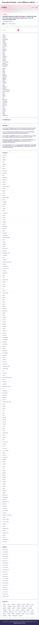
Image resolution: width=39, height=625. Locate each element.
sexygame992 (5, 368)
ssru (3, 388)
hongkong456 (5, 235)
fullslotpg (4, 50)
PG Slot (3, 290)
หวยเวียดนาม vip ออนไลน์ (7, 515)
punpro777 (4, 63)
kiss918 (3, 95)
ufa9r (3, 415)
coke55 (3, 208)
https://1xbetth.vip (6, 89)
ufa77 (3, 410)
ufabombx (4, 417)
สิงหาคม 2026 (5, 549)
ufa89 (3, 412)
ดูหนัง (3, 53)
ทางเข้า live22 (5, 441)
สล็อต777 (4, 479)
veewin (3, 426)
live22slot (4, 259)
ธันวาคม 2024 (5, 594)
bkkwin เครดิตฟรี (5, 197)
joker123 (4, 36)
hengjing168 (4, 233)
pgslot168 (4, 317)
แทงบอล (3, 537)
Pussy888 (4, 335)
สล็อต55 (3, 475)
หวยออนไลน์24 (5, 510)
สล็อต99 (3, 484)
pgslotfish (9, 608)
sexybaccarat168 (5, 366)
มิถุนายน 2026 (5, 554)
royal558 (4, 346)
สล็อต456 (4, 472)
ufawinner (4, 424)
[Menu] (37, 2)
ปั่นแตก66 (4, 60)
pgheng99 (4, 49)
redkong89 (4, 341)
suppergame (4, 390)
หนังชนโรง (4, 37)
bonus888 (4, 201)
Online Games (5, 279)
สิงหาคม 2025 (5, 576)
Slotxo (3, 379)
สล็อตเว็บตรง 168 (5, 501)
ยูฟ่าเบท (3, 466)
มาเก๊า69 (4, 464)
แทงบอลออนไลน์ (5, 539)
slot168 (3, 375)
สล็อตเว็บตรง (4, 75)
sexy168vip (4, 361)
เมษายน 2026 (5, 558)
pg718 (3, 297)
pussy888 (4, 43)
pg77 (3, 299)
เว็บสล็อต (4, 530)
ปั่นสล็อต (3, 452)
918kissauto (4, 170)
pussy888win (5, 339)
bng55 (3, 199)
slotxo (3, 85)
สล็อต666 (4, 477)
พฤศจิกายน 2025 (5, 569)
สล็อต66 (3, 74)
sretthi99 (4, 14)
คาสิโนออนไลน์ (5, 432)
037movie (4, 155)
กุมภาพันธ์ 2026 (5, 563)
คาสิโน (3, 430)
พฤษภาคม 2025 (5, 583)
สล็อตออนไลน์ (4, 115)
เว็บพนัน (3, 526)
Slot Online (4, 373)
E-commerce (5, 213)
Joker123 (4, 246)
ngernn (3, 275)
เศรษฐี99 (4, 535)
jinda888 (4, 244)
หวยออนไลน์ (4, 66)
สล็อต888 (4, 78)
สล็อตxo (3, 113)
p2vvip (3, 284)
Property (4, 328)
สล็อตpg (3, 486)
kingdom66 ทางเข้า (6, 253)
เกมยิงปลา (4, 517)
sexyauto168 (4, 364)
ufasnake (4, 421)
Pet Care (4, 286)
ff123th (3, 217)
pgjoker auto (4, 310)
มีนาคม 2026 (4, 560)
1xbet (3, 162)
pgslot (3, 47)
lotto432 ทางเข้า (5, 266)
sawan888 (4, 355)
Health (3, 230)
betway (3, 193)
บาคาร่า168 (4, 46)
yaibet (3, 428)
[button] (18, 30)
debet (3, 210)
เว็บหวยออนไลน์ (5, 532)
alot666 (4, 182)
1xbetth (3, 164)
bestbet (4, 190)
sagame (4, 348)
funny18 (3, 224)
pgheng (3, 306)
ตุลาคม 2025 (4, 571)
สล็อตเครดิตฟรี (5, 497)
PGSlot (3, 315)
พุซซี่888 (4, 459)
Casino (3, 206)
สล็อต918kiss (18, 613)
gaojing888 (4, 226)
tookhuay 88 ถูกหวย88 (6, 401)
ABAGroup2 (4, 177)
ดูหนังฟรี (3, 42)
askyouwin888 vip (6, 186)
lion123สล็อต (4, 255)
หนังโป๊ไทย (4, 88)
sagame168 (4, 350)
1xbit (3, 166)
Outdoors (4, 281)
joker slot (4, 103)
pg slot (3, 93)
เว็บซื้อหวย (4, 524)
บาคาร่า (3, 84)
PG (3, 288)
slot (3, 98)
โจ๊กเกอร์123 (4, 105)
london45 (4, 264)
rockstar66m (4, 344)
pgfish (3, 304)
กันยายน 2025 (5, 574)
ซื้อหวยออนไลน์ (5, 64)
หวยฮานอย (4, 512)
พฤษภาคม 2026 (5, 556)
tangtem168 (4, 392)
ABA (3, 175)
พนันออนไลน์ (4, 457)
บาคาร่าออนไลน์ (5, 61)
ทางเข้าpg (4, 444)
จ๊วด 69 (3, 435)
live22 (3, 51)
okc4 (3, 277)
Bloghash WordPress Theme (19, 623)
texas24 (4, 399)
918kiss (3, 34)
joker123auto (5, 248)
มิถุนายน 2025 (5, 580)
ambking (4, 184)
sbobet (3, 357)
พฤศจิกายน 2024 (5, 596)
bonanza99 (19, 604)
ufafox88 (4, 419)
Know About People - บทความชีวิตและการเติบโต (18, 2)
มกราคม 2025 (5, 591)
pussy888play (5, 337)
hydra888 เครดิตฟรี (6, 237)
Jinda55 (4, 241)
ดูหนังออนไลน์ (4, 101)
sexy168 (4, 359)
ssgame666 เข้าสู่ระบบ (6, 386)
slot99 (3, 72)
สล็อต (3, 106)
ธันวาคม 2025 (5, 567)
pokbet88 (4, 326)
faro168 (3, 215)
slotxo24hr (4, 381)
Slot (3, 370)
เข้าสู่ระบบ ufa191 (5, 519)
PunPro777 (4, 330)
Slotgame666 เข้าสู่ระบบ (7, 377)
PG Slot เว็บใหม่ (5, 293)
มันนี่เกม (3, 461)
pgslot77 (4, 59)
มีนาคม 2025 (4, 587)
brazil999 (4, 204)
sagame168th (5, 39)
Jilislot (3, 239)
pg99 (3, 301)
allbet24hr (4, 179)
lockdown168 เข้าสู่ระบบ (7, 261)
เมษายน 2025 (5, 585)
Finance (4, 219)
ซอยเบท (3, 437)
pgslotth (4, 324)
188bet (3, 157)
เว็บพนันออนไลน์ (5, 528)
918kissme (4, 173)
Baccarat (4, 188)
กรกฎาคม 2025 (5, 578)
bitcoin (3, 195)
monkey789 (4, 273)
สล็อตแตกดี (4, 504)
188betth (4, 159)
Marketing (4, 270)
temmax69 (4, 397)
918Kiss (3, 168)
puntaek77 (4, 333)
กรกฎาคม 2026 (5, 551)
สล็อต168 (4, 470)
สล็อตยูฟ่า (4, 492)
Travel (3, 404)
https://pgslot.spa (6, 91)
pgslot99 (4, 321)
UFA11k (3, 408)
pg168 (3, 69)
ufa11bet (4, 406)
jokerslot (4, 111)
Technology (4, 395)
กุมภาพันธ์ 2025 (5, 589)
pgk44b (4, 313)
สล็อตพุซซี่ (4, 490)
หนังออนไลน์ (4, 56)
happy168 (4, 228)
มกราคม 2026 (5, 565)
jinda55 (3, 71)
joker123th (4, 250)
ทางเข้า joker (4, 102)
